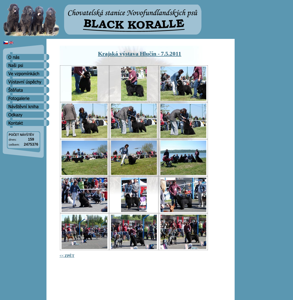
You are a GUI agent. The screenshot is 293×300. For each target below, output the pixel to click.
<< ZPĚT (67, 256)
